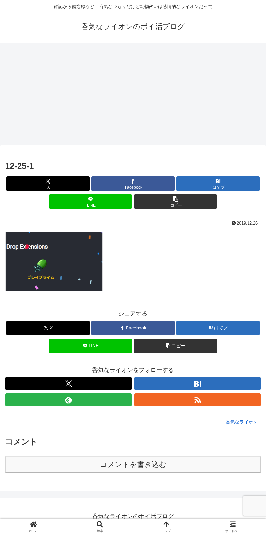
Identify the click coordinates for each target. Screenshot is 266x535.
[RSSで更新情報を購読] (197, 399)
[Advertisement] (133, 96)
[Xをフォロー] (68, 383)
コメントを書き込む (133, 464)
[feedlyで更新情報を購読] (68, 399)
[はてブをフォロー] (197, 383)
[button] (175, 201)
